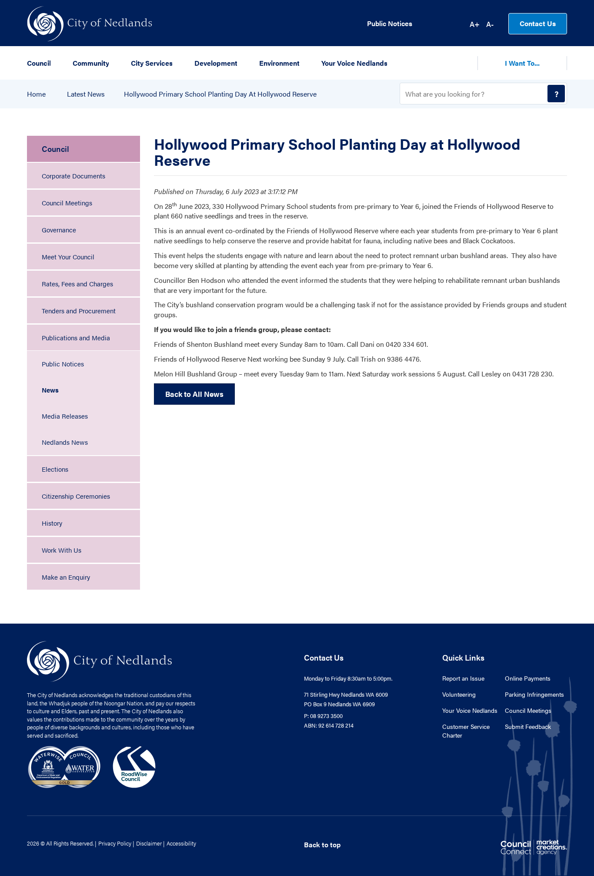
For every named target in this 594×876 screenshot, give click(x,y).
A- (490, 24)
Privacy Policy (114, 843)
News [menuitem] (50, 389)
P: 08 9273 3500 (323, 716)
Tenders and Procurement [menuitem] (79, 310)
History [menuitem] (52, 522)
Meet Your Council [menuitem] (68, 256)
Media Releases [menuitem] (65, 415)
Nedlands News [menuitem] (65, 441)
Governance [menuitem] (59, 229)
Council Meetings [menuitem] (67, 202)
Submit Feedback (528, 726)
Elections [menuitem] (55, 468)
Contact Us (538, 23)
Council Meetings (528, 710)
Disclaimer (149, 843)
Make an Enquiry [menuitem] (66, 576)
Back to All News (194, 394)
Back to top (322, 844)
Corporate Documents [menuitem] (73, 175)
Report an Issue (463, 678)
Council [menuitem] (55, 148)
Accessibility (181, 843)
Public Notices (389, 23)
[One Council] (92, 766)
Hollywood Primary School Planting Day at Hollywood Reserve (220, 94)
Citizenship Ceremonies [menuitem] (76, 495)
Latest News (86, 94)
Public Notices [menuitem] (63, 363)
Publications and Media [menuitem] (76, 337)
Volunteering (459, 694)
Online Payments (528, 678)
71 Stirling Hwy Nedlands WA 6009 (346, 694)
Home (36, 94)
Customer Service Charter (466, 730)
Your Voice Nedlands (469, 710)
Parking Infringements (534, 694)
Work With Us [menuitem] (61, 549)
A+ (475, 24)
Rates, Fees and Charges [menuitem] (77, 283)
